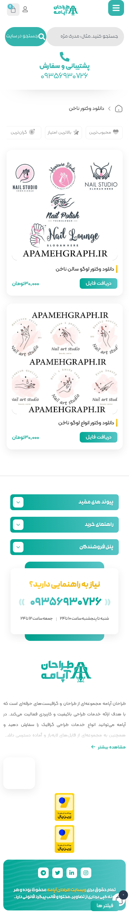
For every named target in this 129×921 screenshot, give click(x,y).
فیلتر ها (105, 905)
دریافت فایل (98, 283)
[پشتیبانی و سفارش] (64, 57)
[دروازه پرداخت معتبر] (64, 807)
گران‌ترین (19, 132)
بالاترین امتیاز (59, 132)
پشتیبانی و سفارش (64, 65)
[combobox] (85, 36)
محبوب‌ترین (100, 132)
